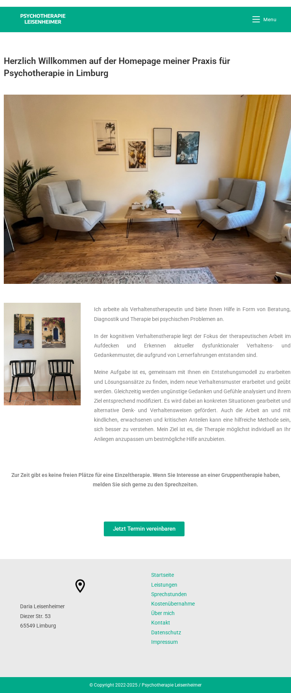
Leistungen (164, 585)
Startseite (162, 575)
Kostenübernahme (173, 604)
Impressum (164, 642)
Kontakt (160, 623)
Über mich (163, 613)
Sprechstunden (169, 594)
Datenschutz (166, 632)
